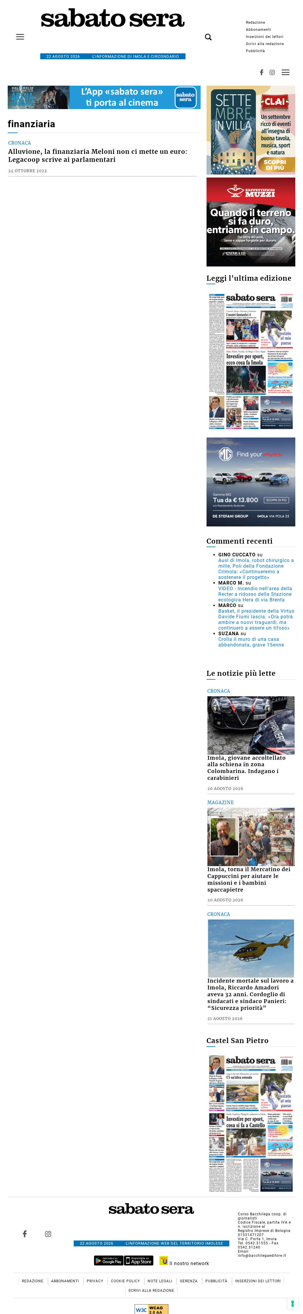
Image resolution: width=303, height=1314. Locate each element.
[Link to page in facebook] (24, 1234)
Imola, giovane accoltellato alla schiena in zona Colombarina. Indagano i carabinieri (246, 768)
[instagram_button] (272, 72)
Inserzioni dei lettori (264, 37)
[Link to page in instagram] (48, 1234)
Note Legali (160, 1281)
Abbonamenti (258, 30)
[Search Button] (199, 34)
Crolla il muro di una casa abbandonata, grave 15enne (251, 642)
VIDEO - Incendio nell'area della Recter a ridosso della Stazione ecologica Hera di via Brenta (255, 594)
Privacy (95, 1281)
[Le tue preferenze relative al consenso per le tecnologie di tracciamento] (292, 1303)
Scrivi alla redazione (265, 44)
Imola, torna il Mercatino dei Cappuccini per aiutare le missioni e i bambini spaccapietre (249, 879)
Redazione (255, 22)
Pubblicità (255, 51)
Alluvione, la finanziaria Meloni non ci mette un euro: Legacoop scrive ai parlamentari (98, 156)
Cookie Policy (126, 1281)
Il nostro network (188, 1263)
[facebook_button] (261, 72)
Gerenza (189, 1281)
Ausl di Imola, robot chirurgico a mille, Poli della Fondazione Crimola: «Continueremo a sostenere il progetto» (256, 569)
